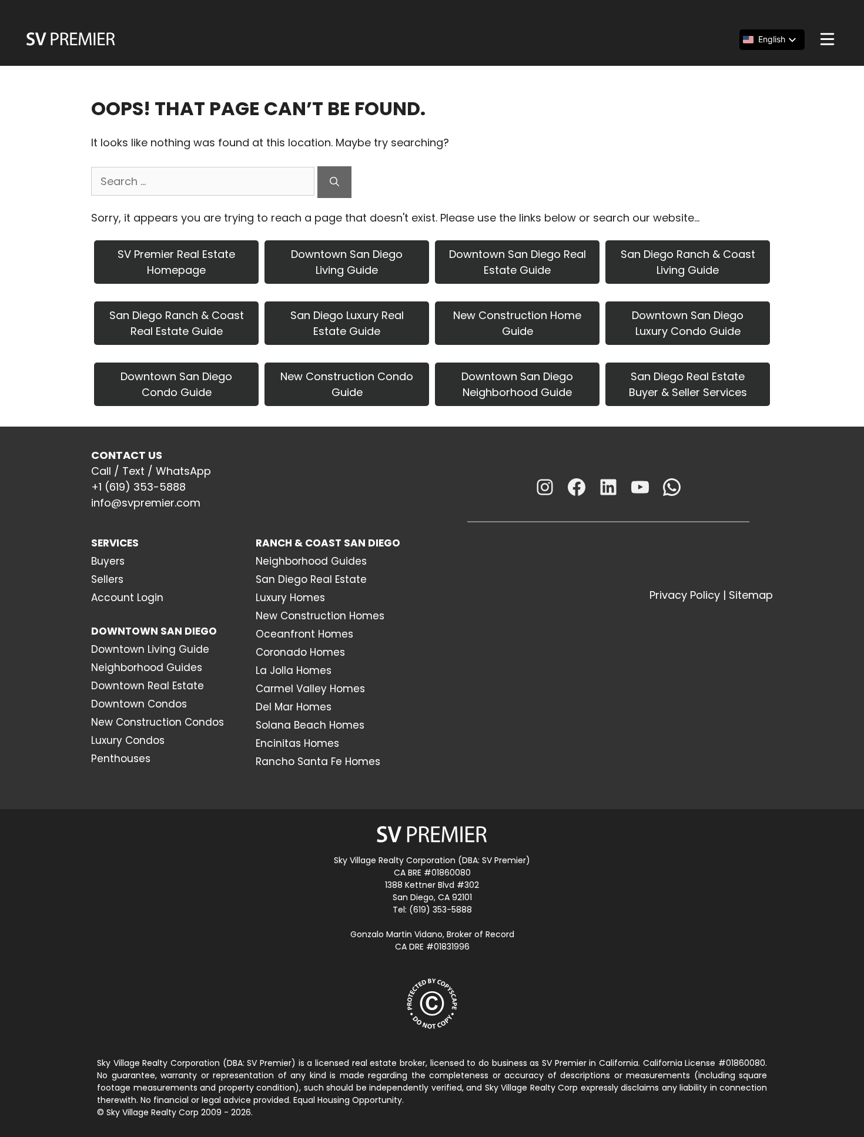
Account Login (127, 598)
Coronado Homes (300, 652)
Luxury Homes (290, 598)
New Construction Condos (157, 722)
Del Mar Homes (293, 707)
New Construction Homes (320, 616)
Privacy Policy (684, 595)
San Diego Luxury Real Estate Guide (347, 323)
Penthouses (120, 759)
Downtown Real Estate (147, 686)
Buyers (108, 561)
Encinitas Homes (297, 743)
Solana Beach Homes (310, 725)
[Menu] (827, 39)
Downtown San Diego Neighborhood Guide (517, 384)
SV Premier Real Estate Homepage (176, 262)
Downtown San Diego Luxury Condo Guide (688, 323)
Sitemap (751, 595)
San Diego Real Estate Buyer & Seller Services (688, 384)
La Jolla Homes (293, 670)
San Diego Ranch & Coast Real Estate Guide (176, 323)
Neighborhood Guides (146, 667)
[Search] (334, 182)
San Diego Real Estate (311, 579)
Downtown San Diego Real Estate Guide (517, 262)
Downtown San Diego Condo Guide (176, 384)
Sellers (107, 579)
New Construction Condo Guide (346, 384)
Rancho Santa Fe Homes (318, 761)
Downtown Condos (139, 704)
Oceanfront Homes (304, 634)
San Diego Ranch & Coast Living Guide (688, 262)
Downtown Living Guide (150, 649)
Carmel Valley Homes (310, 689)
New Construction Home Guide (517, 323)
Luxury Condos (128, 740)
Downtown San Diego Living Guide (347, 262)
